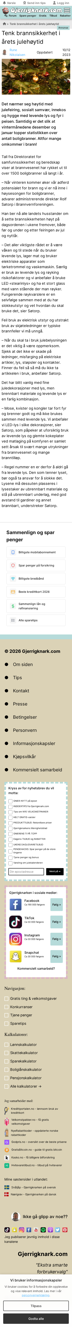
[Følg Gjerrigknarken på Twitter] (57, 1229)
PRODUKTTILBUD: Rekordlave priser (32, 822)
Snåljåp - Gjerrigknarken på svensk (33, 1187)
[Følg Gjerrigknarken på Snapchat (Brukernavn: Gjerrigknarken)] (14, 1229)
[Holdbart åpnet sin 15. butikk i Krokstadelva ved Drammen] (64, 84)
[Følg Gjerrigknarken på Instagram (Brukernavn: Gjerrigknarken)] (21, 1229)
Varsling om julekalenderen (28, 862)
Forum (12, 15)
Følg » (56, 904)
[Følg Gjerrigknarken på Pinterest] (64, 1229)
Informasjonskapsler (34, 743)
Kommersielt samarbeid (37, 769)
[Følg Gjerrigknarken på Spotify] (43, 1229)
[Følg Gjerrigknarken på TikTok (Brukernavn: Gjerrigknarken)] (7, 1229)
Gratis (42, 15)
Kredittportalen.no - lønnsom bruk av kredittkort (34, 1110)
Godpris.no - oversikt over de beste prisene (39, 1141)
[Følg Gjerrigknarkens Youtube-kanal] (36, 1229)
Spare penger (27, 15)
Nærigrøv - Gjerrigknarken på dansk (33, 1194)
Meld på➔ (54, 871)
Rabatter (65, 15)
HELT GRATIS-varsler (24, 817)
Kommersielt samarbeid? (36, 968)
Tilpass (36, 1306)
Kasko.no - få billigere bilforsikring (33, 1157)
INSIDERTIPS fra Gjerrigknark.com (31, 806)
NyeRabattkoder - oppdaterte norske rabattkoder (34, 1132)
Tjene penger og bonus (26, 857)
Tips (17, 677)
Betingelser (25, 717)
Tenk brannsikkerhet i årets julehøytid (34, 24)
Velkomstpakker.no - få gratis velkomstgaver (30, 1121)
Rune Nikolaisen (17, 52)
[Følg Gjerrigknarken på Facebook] (28, 1229)
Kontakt (21, 690)
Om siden (23, 664)
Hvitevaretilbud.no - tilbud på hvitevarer (36, 1165)
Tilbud (53, 15)
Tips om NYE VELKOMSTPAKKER (30, 811)
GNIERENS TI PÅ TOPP (25, 833)
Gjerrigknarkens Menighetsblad (30, 828)
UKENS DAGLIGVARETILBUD (28, 844)
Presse (20, 703)
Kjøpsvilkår (24, 756)
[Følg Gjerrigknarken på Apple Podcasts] (50, 1229)
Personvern (25, 730)
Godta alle (36, 1319)
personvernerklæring (35, 1295)
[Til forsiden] (5, 10)
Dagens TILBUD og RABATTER (29, 839)
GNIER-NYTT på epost (25, 800)
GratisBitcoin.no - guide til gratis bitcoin (36, 1149)
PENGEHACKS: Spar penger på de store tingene (34, 851)
